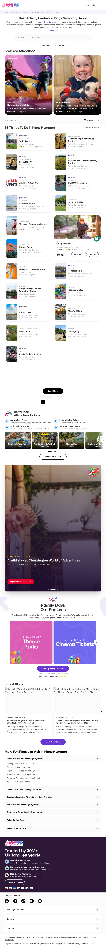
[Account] (94, 5)
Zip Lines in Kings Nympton (18, 782)
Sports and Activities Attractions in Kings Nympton (29, 797)
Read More (53, 30)
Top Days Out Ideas (15, 909)
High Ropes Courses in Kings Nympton (23, 771)
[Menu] (101, 5)
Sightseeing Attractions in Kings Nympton (25, 812)
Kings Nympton (28, 12)
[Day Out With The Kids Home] (10, 5)
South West (9, 12)
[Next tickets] (103, 440)
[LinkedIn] (15, 901)
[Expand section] (97, 789)
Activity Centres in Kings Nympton (21, 763)
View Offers (60, 45)
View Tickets (46, 45)
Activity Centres (53, 12)
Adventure (40, 12)
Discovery (11, 919)
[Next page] (63, 402)
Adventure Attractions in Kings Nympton (25, 758)
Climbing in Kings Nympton (18, 767)
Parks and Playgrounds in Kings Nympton (24, 778)
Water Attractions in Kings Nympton (23, 804)
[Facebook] (7, 901)
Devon (18, 12)
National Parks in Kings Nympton (21, 774)
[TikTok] (23, 901)
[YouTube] (40, 901)
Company (11, 928)
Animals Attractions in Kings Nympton (24, 789)
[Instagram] (32, 901)
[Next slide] (96, 642)
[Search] (87, 5)
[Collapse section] (97, 758)
